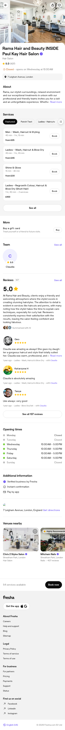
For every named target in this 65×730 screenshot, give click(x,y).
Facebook (12, 704)
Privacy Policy (9, 649)
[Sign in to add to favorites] (59, 5)
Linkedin (12, 708)
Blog (5, 631)
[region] (32, 23)
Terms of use (9, 658)
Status (6, 691)
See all (58, 244)
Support (6, 686)
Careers (7, 621)
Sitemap (7, 636)
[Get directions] (32, 504)
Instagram (12, 713)
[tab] (10, 121)
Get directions (51, 510)
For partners (8, 671)
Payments (7, 681)
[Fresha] (32, 597)
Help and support (11, 626)
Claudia (53, 360)
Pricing (6, 676)
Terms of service (11, 653)
